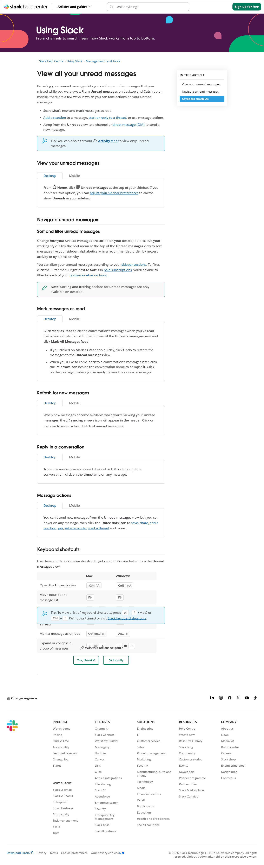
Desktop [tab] (50, 175)
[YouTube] (247, 698)
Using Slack (74, 61)
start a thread (98, 528)
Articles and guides (72, 7)
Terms (54, 853)
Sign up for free (247, 7)
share (144, 523)
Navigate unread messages (200, 91)
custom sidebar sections (88, 275)
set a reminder (76, 528)
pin (60, 528)
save (134, 523)
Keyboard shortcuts (195, 99)
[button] (86, 660)
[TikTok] (255, 698)
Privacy (41, 853)
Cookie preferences (74, 853)
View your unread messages (201, 84)
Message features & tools (103, 61)
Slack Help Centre (51, 61)
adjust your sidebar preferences (114, 193)
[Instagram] (221, 698)
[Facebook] (229, 698)
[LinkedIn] (212, 698)
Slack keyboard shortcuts (127, 618)
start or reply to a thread (107, 117)
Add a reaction (54, 117)
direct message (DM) (129, 124)
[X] (238, 698)
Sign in (222, 7)
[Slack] (12, 778)
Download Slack (18, 853)
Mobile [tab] (74, 175)
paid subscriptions (118, 270)
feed (108, 141)
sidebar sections (133, 264)
